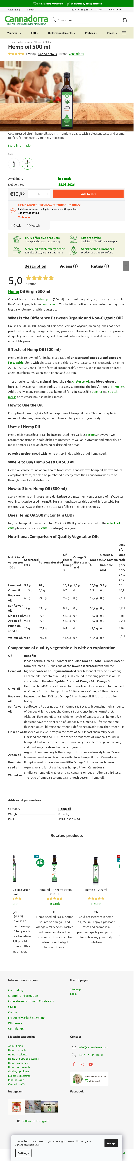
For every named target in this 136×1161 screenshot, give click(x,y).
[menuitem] (14, 33)
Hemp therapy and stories (23, 1058)
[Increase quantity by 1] (47, 194)
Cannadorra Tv (16, 1084)
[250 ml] (14, 164)
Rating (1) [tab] (100, 266)
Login (73, 993)
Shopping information (23, 995)
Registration (115, 9)
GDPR (12, 1006)
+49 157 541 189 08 (91, 1054)
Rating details (47, 53)
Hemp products (17, 1050)
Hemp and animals (19, 1067)
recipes (91, 434)
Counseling (14, 9)
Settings (23, 1153)
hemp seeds (50, 304)
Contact (31, 9)
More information (20, 145)
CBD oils (47, 528)
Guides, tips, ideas (18, 1071)
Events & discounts (19, 1075)
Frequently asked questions (26, 1017)
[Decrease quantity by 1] (30, 194)
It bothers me (16, 1079)
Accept (111, 1143)
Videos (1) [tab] (69, 266)
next (122, 908)
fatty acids (15, 362)
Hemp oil (64, 808)
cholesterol (80, 381)
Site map (75, 989)
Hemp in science (17, 1054)
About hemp (15, 1045)
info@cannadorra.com (93, 1047)
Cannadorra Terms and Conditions (31, 1001)
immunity (117, 386)
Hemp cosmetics (18, 1062)
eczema (97, 391)
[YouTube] (90, 1064)
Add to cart (88, 194)
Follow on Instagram (35, 1121)
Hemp (13, 291)
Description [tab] (35, 266)
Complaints (16, 1028)
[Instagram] (82, 1064)
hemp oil (46, 299)
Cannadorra (76, 53)
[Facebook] (74, 1064)
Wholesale (15, 1023)
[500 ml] (27, 164)
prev (10, 908)
